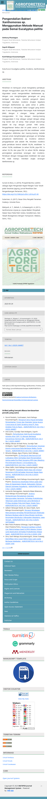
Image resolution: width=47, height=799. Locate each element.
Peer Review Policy (11, 575)
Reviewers (8, 570)
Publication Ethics (11, 584)
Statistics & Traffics (11, 616)
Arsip (13, 10)
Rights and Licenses (12, 589)
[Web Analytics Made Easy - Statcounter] (23, 694)
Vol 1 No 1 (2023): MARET (26, 10)
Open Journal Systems (11, 778)
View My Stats (23, 699)
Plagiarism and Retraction (14, 593)
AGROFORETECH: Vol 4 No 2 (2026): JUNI (26, 534)
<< (3, 547)
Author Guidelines (11, 602)
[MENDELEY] (23, 643)
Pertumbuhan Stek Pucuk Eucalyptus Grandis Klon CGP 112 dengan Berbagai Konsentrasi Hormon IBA (23, 436)
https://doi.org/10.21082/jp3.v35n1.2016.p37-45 (20, 194)
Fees (6, 611)
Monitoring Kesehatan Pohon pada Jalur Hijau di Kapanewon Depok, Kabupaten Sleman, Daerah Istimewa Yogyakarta (23, 484)
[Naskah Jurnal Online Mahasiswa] (23, 672)
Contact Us (8, 561)
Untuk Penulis (7, 761)
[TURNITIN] (23, 635)
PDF (7, 290)
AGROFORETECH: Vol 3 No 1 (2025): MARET (28, 451)
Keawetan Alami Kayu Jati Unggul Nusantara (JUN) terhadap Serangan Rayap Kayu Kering (24, 472)
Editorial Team (9, 566)
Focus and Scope (10, 579)
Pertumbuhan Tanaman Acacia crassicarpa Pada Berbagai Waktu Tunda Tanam (25, 448)
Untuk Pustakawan (9, 764)
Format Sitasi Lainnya (13, 329)
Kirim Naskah (23, 554)
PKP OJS (10, 790)
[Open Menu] (2, 2)
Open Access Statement (13, 607)
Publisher (8, 620)
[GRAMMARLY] (23, 652)
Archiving (8, 598)
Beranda (5, 10)
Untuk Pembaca (8, 757)
